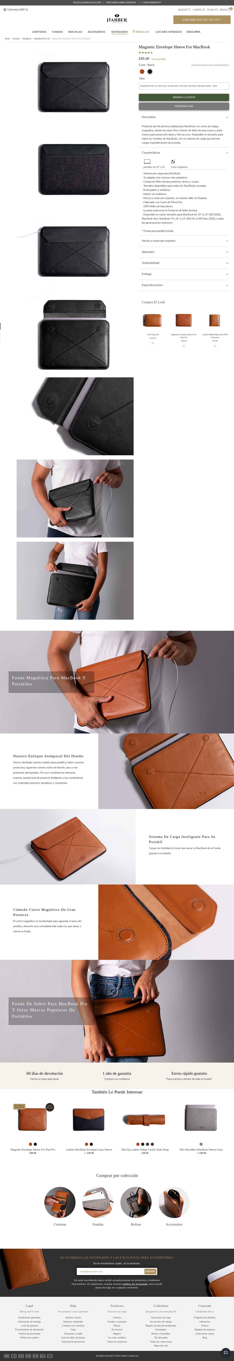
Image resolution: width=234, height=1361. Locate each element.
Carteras (39, 31)
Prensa (204, 1325)
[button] (146, 52)
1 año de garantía (29, 1325)
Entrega (146, 274)
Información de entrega (29, 1321)
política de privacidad (135, 1284)
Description (149, 117)
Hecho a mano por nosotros (158, 240)
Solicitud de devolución (73, 1341)
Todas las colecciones (161, 1341)
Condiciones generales (29, 1317)
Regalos (142, 31)
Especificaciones (152, 285)
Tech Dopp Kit (153, 335)
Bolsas (117, 1325)
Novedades (120, 31)
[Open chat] (226, 1353)
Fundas (57, 31)
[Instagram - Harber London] (211, 1356)
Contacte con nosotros (73, 1325)
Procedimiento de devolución (29, 1329)
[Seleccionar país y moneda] (4, 9)
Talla (142, 78)
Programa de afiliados (204, 1317)
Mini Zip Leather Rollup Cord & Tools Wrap (145, 1149)
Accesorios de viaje (161, 1317)
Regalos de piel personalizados (160, 1325)
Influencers (204, 1321)
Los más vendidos (169, 31)
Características (151, 152)
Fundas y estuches (117, 1321)
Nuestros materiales (73, 1321)
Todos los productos (117, 1341)
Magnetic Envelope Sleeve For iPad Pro (33, 1149)
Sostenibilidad (150, 262)
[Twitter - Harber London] (199, 1356)
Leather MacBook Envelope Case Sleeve (89, 1149)
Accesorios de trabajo (161, 1321)
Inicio (7, 38)
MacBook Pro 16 (42, 38)
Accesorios (96, 31)
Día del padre (161, 1337)
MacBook (27, 38)
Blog (204, 1337)
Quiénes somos (73, 1317)
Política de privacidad (29, 1333)
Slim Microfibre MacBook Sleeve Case (201, 1149)
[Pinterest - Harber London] (217, 1356)
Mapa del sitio (161, 1345)
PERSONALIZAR (184, 106)
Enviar (150, 1271)
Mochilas (75, 31)
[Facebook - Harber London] (205, 1356)
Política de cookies (29, 1337)
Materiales (148, 251)
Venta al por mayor (204, 1333)
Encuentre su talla (73, 1333)
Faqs (73, 1329)
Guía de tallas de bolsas (73, 1337)
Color (146, 65)
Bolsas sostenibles (160, 1333)
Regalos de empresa (205, 1329)
